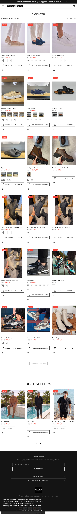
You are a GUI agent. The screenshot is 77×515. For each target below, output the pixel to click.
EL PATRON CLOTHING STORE (14, 6)
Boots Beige (55, 338)
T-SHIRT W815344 (6, 422)
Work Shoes (30, 280)
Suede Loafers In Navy (33, 55)
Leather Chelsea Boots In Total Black (37, 227)
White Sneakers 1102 (58, 55)
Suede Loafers (31, 108)
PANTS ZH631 (31, 422)
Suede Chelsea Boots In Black (61, 227)
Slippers (3, 168)
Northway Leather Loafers (8, 108)
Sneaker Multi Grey (6, 338)
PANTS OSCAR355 (58, 422)
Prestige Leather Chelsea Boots (36, 168)
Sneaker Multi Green (58, 280)
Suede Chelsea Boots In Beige (10, 280)
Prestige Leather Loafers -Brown (61, 168)
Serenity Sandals (57, 108)
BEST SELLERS (38, 384)
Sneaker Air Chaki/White (34, 338)
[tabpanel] (13, 415)
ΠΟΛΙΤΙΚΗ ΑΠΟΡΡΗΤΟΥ (21, 510)
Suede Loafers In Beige (8, 55)
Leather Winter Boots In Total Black (11, 227)
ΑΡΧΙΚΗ (35, 10)
